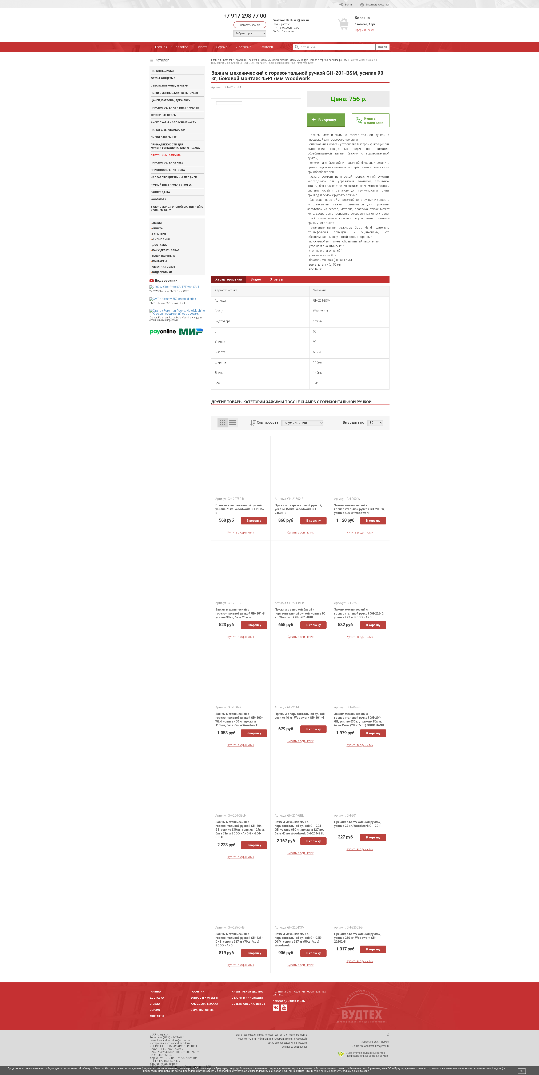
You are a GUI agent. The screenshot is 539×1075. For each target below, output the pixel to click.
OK (522, 1071)
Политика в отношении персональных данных (299, 993)
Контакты (267, 47)
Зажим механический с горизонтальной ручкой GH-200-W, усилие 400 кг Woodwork (359, 509)
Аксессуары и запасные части (173, 122)
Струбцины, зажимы (166, 155)
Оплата (202, 47)
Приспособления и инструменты (175, 107)
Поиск (382, 47)
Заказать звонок (250, 25)
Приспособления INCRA (168, 170)
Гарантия (159, 234)
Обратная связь (163, 267)
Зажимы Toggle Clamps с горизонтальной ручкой (318, 60)
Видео (256, 279)
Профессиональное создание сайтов (367, 1055)
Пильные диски (162, 70)
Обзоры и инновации (247, 997)
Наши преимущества (247, 991)
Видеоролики (162, 272)
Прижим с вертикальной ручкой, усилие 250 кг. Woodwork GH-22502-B (357, 937)
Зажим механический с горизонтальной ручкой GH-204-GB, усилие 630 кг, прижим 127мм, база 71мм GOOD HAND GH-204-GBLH (240, 829)
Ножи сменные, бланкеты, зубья (174, 93)
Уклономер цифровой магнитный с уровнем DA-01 (177, 208)
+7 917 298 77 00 (245, 16)
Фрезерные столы (163, 115)
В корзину (327, 120)
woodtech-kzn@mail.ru (294, 20)
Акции (157, 223)
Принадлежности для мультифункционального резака (175, 146)
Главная (161, 47)
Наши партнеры (164, 256)
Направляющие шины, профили (174, 177)
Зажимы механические (274, 60)
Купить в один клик (240, 532)
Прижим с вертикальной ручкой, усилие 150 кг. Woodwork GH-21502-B (298, 509)
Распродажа (160, 192)
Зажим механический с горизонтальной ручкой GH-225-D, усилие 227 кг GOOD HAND (359, 613)
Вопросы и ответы (204, 997)
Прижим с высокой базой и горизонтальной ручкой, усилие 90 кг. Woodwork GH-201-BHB (300, 613)
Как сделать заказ (165, 250)
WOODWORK (158, 199)
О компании (161, 239)
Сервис (221, 47)
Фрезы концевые (163, 78)
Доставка (243, 47)
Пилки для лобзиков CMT (169, 129)
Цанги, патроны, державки (171, 100)
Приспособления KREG (167, 162)
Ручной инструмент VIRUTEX (171, 184)
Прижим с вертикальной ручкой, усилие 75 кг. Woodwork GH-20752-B (240, 509)
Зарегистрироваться (378, 4)
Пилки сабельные (163, 137)
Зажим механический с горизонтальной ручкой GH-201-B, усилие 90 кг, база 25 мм (240, 613)
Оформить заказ (365, 30)
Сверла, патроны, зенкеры (169, 85)
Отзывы (276, 279)
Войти (348, 4)
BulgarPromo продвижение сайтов (365, 1052)
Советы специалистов (248, 1003)
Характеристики (228, 279)
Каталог (182, 47)
